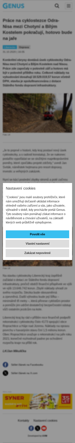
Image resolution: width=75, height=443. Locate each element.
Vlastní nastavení (37, 243)
